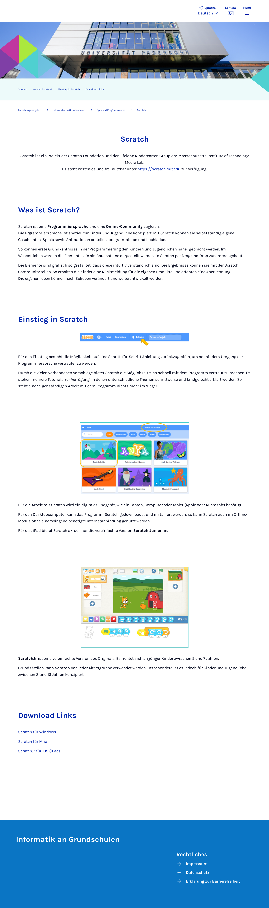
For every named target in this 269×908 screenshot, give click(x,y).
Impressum (197, 863)
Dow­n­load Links (94, 89)
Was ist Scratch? (42, 89)
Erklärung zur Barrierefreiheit (213, 881)
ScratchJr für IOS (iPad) (39, 751)
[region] (132, 89)
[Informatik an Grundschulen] (34, 11)
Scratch (22, 89)
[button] (209, 10)
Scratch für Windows (37, 732)
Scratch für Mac (32, 741)
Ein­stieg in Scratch (69, 89)
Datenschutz (197, 872)
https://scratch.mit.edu (158, 169)
